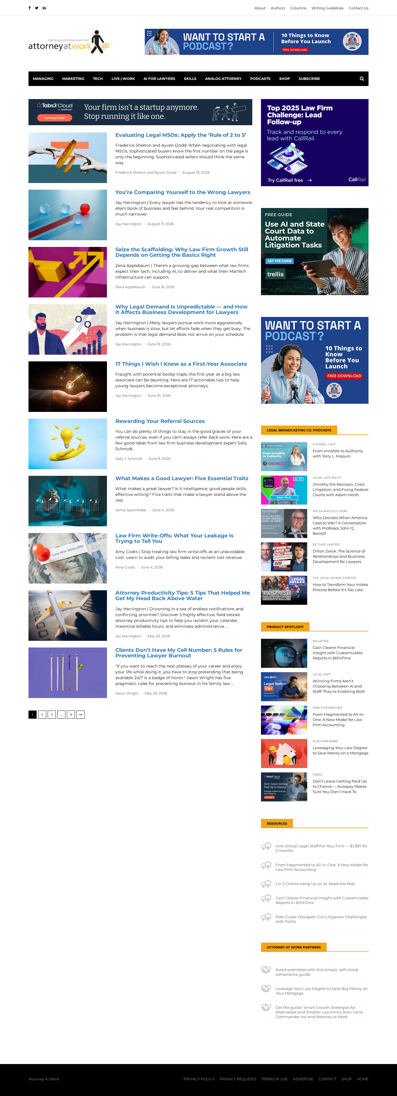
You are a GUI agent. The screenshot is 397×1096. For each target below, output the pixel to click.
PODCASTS (260, 78)
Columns (298, 8)
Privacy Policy (199, 1079)
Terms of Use (274, 1079)
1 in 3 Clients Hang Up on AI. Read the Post (315, 883)
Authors (278, 8)
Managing (43, 78)
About (260, 8)
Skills (190, 78)
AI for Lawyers (159, 78)
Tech (98, 78)
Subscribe (309, 78)
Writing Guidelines (328, 8)
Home (363, 1079)
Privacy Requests (238, 1079)
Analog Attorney (223, 78)
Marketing (73, 78)
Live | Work (123, 78)
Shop (284, 78)
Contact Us (359, 8)
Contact (327, 1079)
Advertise (303, 1079)
